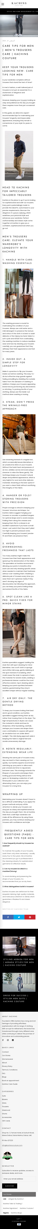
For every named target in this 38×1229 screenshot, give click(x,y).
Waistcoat (6, 1110)
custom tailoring (19, 213)
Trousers (5, 1106)
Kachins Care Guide (9, 1084)
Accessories (7, 1117)
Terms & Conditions (9, 1070)
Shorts (4, 1114)
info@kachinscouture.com (12, 1145)
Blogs (4, 1077)
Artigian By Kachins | (16, 1199)
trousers (24, 100)
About (4, 1062)
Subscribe (9, 1186)
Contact (5, 1052)
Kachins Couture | (27, 1208)
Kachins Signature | (10, 1208)
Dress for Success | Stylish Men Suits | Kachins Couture (15, 998)
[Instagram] (8, 1040)
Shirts (4, 1103)
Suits (4, 1096)
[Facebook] (3, 1040)
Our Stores (6, 1055)
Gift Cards (6, 1121)
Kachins (19, 3)
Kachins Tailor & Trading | (12, 1203)
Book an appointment (10, 1080)
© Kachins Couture (19, 1221)
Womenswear (7, 1059)
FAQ (3, 1073)
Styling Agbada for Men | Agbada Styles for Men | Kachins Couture (18, 962)
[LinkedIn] (13, 1040)
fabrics (17, 336)
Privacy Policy (7, 1066)
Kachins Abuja (16, 1213)
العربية (18, 1218)
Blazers (5, 1099)
